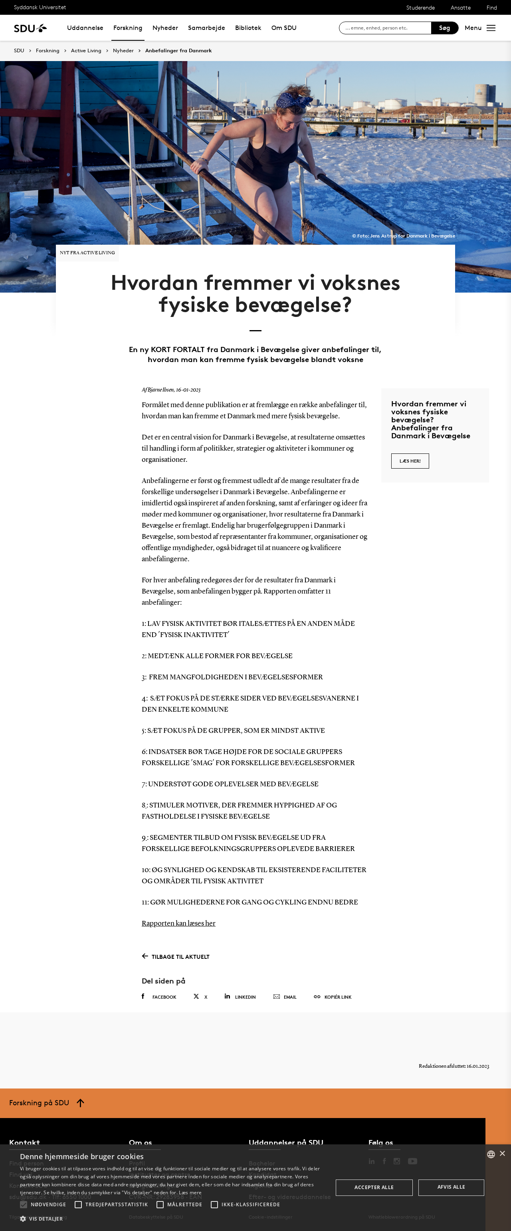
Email (290, 997)
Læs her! (410, 461)
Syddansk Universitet (40, 7)
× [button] (502, 1154)
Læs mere (190, 1192)
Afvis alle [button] (451, 1187)
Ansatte (461, 7)
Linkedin (245, 997)
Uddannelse (85, 28)
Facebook (164, 997)
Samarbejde (206, 28)
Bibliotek (248, 28)
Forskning (128, 28)
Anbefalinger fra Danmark (178, 50)
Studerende (420, 7)
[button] (24, 1205)
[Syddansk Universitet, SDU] (30, 28)
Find (492, 7)
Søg (444, 28)
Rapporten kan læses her (179, 923)
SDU (19, 50)
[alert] (255, 1187)
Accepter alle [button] (374, 1187)
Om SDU (284, 28)
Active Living (86, 50)
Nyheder (165, 28)
